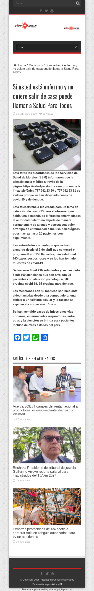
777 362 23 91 (66, 190)
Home (21, 65)
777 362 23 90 (44, 190)
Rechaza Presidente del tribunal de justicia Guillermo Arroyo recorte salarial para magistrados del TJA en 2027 (44, 471)
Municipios (36, 65)
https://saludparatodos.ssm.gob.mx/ (48, 186)
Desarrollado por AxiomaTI (47, 584)
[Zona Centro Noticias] (47, 27)
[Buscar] (77, 3)
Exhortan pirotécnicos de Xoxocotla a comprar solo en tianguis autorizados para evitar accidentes (44, 533)
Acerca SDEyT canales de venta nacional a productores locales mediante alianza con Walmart (45, 410)
